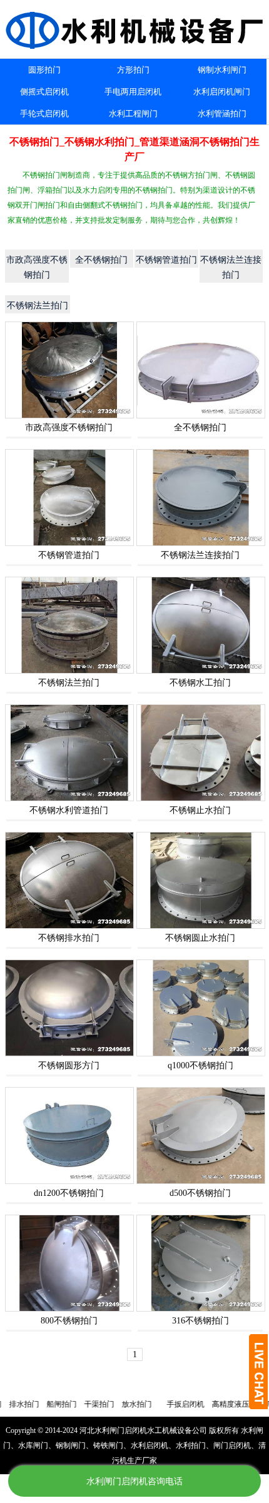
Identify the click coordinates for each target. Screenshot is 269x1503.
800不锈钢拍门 (69, 1320)
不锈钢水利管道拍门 (68, 810)
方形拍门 (133, 69)
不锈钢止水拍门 (200, 810)
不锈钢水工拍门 (200, 682)
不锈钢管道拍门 (68, 555)
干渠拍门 (78, 1404)
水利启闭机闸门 (221, 91)
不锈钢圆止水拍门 (200, 938)
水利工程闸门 (133, 113)
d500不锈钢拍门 (200, 1193)
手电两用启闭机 (132, 91)
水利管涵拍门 (222, 113)
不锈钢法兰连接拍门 (200, 555)
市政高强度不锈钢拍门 (69, 427)
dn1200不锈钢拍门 (69, 1193)
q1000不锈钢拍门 (200, 1065)
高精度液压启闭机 (220, 1404)
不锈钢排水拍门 (68, 938)
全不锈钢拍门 (200, 427)
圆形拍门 (44, 69)
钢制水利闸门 (222, 69)
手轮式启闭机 (44, 113)
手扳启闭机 (164, 1404)
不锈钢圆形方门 (68, 1065)
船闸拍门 (40, 1404)
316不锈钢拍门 (200, 1320)
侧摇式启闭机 (44, 91)
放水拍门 (115, 1404)
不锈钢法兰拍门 (68, 682)
